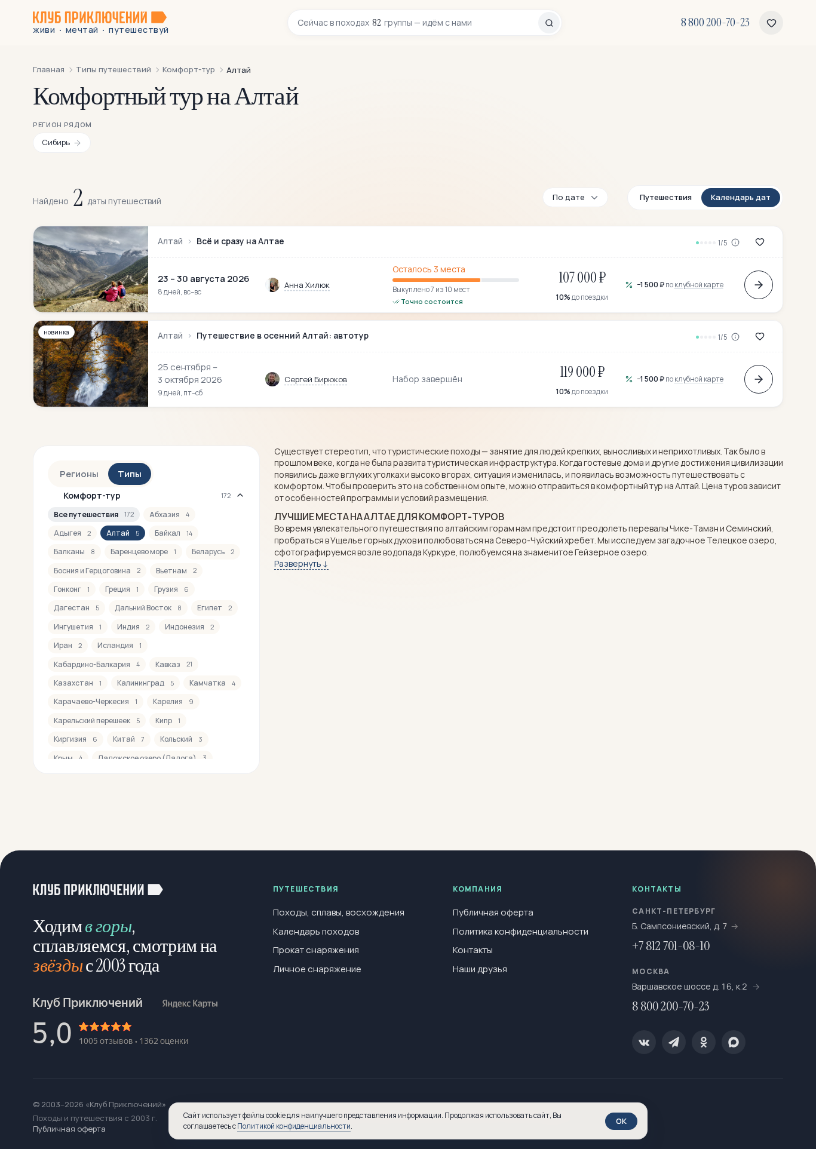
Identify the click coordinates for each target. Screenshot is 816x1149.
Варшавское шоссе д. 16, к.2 (690, 986)
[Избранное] (771, 23)
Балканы (74, 551)
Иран (68, 645)
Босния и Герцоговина (97, 571)
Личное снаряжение (317, 969)
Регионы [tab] (79, 474)
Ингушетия (78, 627)
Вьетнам (176, 571)
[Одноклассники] (704, 1042)
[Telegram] (674, 1042)
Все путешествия (94, 514)
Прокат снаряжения (316, 950)
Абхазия (169, 514)
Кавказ (173, 664)
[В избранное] (760, 242)
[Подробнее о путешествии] (758, 285)
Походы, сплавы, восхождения (338, 912)
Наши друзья (480, 969)
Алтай (170, 241)
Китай (129, 739)
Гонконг (72, 589)
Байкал (173, 533)
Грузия (171, 589)
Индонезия (189, 627)
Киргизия (75, 739)
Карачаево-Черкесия (95, 701)
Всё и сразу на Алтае (240, 241)
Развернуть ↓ (301, 563)
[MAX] (734, 1042)
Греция (122, 589)
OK (621, 1121)
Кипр (167, 720)
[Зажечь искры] (787, 879)
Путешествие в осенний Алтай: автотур (283, 335)
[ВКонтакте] (644, 1042)
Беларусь (213, 551)
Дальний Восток (148, 608)
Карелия (173, 701)
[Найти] (549, 22)
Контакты (473, 950)
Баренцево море (143, 551)
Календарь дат (741, 197)
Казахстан (78, 683)
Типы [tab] (130, 474)
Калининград (145, 683)
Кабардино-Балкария (97, 664)
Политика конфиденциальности (520, 931)
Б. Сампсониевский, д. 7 (680, 926)
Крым (68, 758)
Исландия (119, 645)
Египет (214, 608)
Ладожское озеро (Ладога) (152, 758)
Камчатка (212, 683)
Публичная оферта (493, 912)
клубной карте (698, 284)
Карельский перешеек (97, 720)
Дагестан (76, 608)
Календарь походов (316, 931)
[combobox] (417, 23)
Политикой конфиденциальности (294, 1126)
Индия (133, 627)
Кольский (181, 739)
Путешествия (666, 197)
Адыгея (72, 533)
